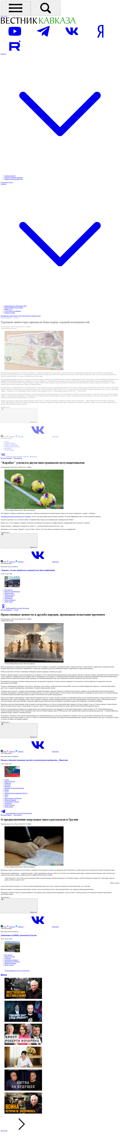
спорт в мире (8, 601)
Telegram (20, 436)
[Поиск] (45, 8)
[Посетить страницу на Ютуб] (15, 38)
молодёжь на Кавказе (11, 960)
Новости (12, 436)
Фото (24, 316)
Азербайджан (8, 596)
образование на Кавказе (12, 961)
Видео (28, 316)
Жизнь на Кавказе (10, 800)
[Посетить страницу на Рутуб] (15, 52)
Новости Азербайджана (12, 591)
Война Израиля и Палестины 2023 (15, 306)
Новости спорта (9, 595)
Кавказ (6, 790)
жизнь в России (9, 805)
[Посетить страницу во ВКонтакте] (72, 38)
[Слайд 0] (1, 1116)
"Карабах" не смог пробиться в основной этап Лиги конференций (28, 570)
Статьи (10, 182)
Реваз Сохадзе (9, 965)
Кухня (38, 316)
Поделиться (33, 422)
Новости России (9, 781)
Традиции (7, 785)
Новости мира (9, 593)
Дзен (5, 436)
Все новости (18, 458)
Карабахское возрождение (9, 316)
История (7, 786)
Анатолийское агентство (9, 379)
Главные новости (10, 176)
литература (8, 803)
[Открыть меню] (15, 8)
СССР (6, 791)
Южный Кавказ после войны (13, 307)
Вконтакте (55, 436)
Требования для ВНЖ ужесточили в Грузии (18, 935)
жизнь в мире (8, 806)
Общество (7, 783)
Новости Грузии (9, 956)
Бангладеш (7, 448)
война (6, 795)
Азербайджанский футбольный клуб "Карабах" (16, 516)
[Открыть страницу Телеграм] (43, 38)
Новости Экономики (11, 445)
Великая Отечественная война (14, 788)
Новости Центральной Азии (13, 179)
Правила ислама (9, 312)
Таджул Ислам (9, 450)
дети (5, 796)
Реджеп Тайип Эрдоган (12, 446)
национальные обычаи (11, 801)
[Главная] (38, 23)
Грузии (50, 873)
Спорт (20, 316)
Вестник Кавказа (6, 317)
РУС (2, 16)
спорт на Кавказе (9, 600)
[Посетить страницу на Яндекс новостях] (100, 38)
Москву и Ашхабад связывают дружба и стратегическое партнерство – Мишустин (34, 760)
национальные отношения (12, 798)
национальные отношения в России (15, 793)
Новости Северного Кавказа (13, 177)
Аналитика (4, 182)
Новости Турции (9, 443)
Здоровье (33, 316)
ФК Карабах (8, 598)
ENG (5, 16)
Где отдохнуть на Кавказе (12, 311)
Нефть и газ (8, 309)
